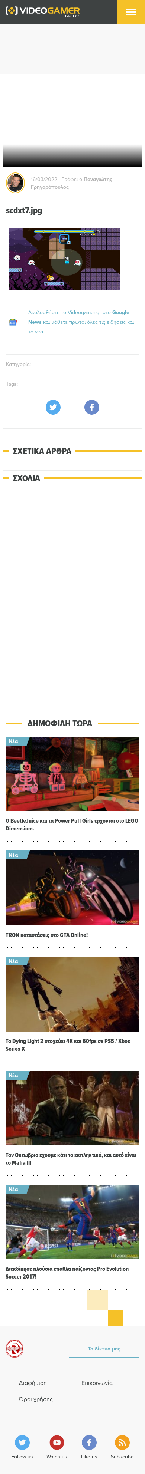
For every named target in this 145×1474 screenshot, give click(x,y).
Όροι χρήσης (36, 1399)
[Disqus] (72, 595)
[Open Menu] (131, 12)
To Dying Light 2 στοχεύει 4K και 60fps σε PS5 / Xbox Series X (68, 1045)
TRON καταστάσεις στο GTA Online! (47, 935)
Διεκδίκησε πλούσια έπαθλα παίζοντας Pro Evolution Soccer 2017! (67, 1272)
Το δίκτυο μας (104, 1348)
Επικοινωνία (97, 1383)
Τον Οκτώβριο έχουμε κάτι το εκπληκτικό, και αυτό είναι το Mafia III (71, 1159)
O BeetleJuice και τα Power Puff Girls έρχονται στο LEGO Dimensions (72, 824)
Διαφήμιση (33, 1383)
